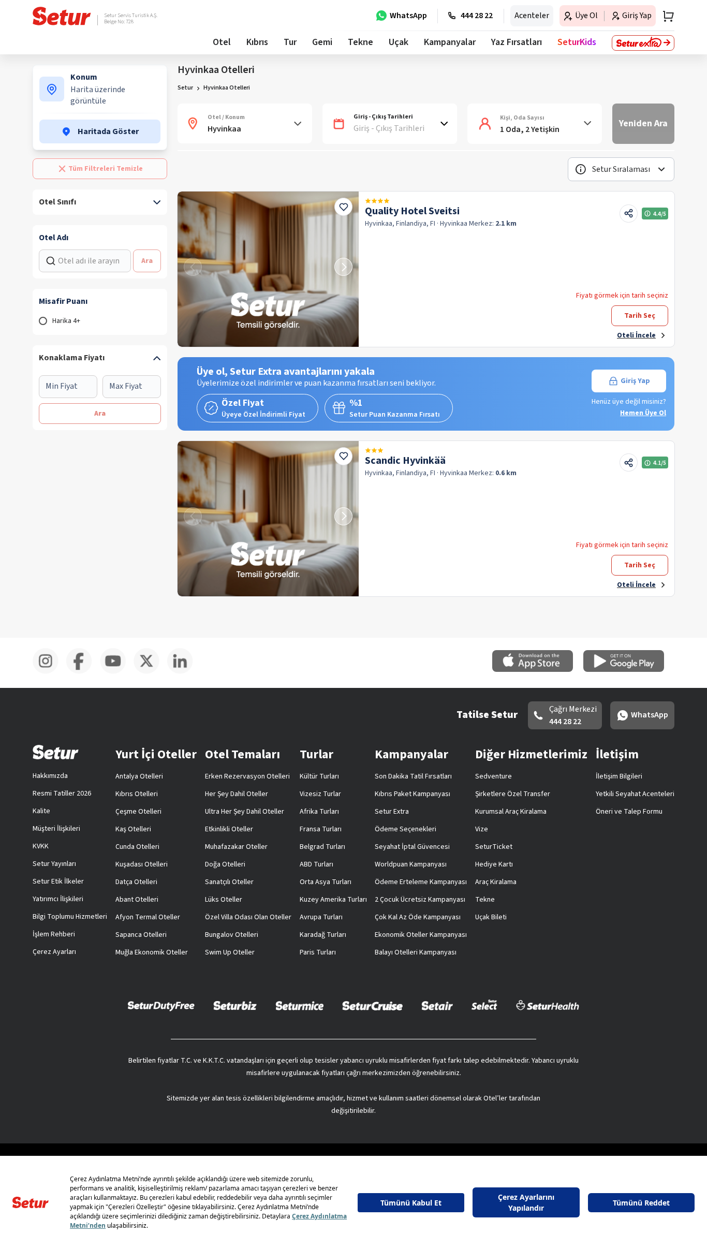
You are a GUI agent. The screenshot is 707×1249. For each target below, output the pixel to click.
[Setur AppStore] (537, 670)
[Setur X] (150, 672)
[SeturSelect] (484, 1005)
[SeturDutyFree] (161, 1005)
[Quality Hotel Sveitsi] (268, 269)
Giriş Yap (635, 381)
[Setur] (62, 16)
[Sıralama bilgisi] (581, 169)
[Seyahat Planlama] (665, 16)
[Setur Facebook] (83, 672)
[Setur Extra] (643, 43)
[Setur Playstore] (628, 670)
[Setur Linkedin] (184, 672)
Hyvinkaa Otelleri (226, 87)
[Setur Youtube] (117, 672)
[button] (621, 169)
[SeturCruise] (372, 1005)
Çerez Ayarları (54, 952)
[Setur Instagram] (49, 672)
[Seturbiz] (235, 1005)
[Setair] (437, 1005)
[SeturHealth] (547, 1005)
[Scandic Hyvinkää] (268, 518)
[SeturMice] (299, 1005)
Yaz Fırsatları (516, 42)
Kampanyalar (450, 42)
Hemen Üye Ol (643, 413)
